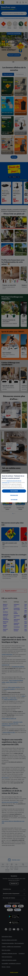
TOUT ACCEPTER (14, 491)
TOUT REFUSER (14, 499)
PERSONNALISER (14, 495)
